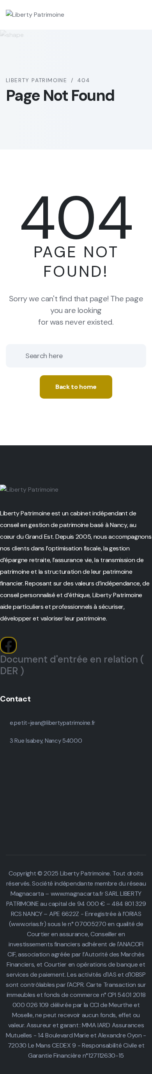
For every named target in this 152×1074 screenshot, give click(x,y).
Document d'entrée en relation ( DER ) (72, 665)
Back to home (76, 387)
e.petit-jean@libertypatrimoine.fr (52, 723)
